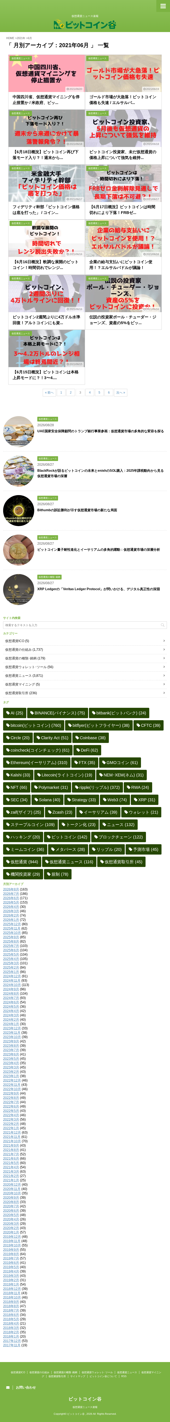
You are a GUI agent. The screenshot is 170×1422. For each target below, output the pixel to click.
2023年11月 (12, 1032)
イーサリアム (100, 812)
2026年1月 (11, 920)
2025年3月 (11, 963)
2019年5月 (11, 1267)
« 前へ (49, 392)
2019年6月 (11, 1262)
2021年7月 (11, 1154)
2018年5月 (11, 1319)
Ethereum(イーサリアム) (39, 762)
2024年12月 (12, 976)
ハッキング (25, 837)
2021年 (21, 38)
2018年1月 (11, 1336)
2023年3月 (11, 1067)
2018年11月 (12, 1293)
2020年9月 (11, 1197)
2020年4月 (11, 1219)
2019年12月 (12, 1236)
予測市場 (145, 849)
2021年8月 (11, 1150)
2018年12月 (12, 1289)
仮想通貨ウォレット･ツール (26, 667)
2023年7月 (11, 1050)
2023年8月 (11, 1045)
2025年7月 (11, 946)
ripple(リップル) (99, 787)
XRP (146, 800)
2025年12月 (12, 924)
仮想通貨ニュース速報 (85, 1407)
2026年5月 (11, 902)
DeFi (89, 750)
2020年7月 (11, 1206)
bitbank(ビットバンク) (121, 713)
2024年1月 (11, 1024)
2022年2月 (11, 1124)
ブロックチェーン (121, 837)
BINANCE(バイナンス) (60, 713)
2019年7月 (11, 1258)
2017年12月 (12, 1341)
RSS (123, 1376)
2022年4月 (11, 1115)
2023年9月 (11, 1041)
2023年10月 (12, 1037)
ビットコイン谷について (103, 1376)
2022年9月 (11, 1093)
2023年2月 (11, 1071)
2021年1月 (11, 1180)
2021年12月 (12, 1132)
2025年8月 (11, 941)
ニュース (121, 824)
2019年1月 (11, 1284)
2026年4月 (11, 907)
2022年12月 (12, 1080)
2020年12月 (12, 1184)
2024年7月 (11, 998)
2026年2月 (11, 915)
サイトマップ (77, 1376)
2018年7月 (11, 1310)
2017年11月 (12, 1345)
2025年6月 (11, 950)
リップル (109, 849)
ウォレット (143, 812)
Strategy (84, 800)
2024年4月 (11, 1011)
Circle (20, 737)
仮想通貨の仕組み (18, 649)
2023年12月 (12, 1028)
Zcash (62, 812)
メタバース (70, 849)
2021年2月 (11, 1176)
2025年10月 (12, 933)
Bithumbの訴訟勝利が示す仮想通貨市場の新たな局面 (77, 510)
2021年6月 (11, 1158)
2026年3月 (11, 911)
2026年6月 (11, 898)
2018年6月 (11, 1315)
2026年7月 (11, 893)
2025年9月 (11, 937)
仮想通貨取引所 (16, 693)
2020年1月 (11, 1232)
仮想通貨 (24, 862)
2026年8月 (11, 889)
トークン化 (81, 824)
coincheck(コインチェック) (40, 750)
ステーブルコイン (33, 824)
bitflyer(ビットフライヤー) (101, 725)
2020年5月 (11, 1215)
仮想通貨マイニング (20, 684)
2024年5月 (11, 1006)
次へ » (120, 392)
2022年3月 (11, 1119)
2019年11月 (12, 1241)
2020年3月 (11, 1223)
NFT (19, 787)
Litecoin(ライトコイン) (67, 775)
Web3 (117, 800)
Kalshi (20, 775)
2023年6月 (11, 1054)
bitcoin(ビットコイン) (36, 725)
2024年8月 (11, 993)
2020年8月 (11, 1202)
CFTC (150, 725)
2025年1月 (11, 972)
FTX (87, 762)
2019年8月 (11, 1254)
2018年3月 (11, 1328)
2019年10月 (12, 1245)
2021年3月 (11, 1171)
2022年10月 (12, 1089)
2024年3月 (11, 1015)
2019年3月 (11, 1276)
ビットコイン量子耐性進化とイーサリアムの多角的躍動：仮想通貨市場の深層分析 (98, 549)
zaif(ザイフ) (26, 812)
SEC (19, 800)
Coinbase (93, 737)
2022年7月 (11, 1102)
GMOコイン (122, 762)
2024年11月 (12, 980)
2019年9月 (11, 1249)
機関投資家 (25, 874)
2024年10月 (12, 985)
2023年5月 (11, 1058)
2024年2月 (11, 1019)
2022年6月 (11, 1106)
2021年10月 (12, 1141)
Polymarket (53, 787)
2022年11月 (12, 1084)
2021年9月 (11, 1145)
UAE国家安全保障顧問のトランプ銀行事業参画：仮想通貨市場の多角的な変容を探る (100, 431)
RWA (140, 787)
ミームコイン (27, 849)
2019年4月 (11, 1271)
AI (17, 713)
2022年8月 (11, 1098)
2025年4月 (11, 959)
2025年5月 (11, 954)
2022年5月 (11, 1111)
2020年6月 (11, 1210)
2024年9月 (11, 989)
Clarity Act (54, 737)
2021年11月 (12, 1137)
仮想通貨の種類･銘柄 (21, 658)
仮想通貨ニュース (18, 675)
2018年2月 (11, 1332)
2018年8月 (11, 1306)
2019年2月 (11, 1280)
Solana (49, 800)
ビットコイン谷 (85, 1399)
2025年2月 (11, 967)
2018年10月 (12, 1297)
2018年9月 (11, 1302)
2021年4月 (11, 1167)
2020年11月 (12, 1189)
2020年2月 (11, 1228)
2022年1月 (11, 1128)
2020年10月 (12, 1193)
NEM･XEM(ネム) (124, 775)
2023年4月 (11, 1063)
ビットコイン (69, 837)
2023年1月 (11, 1076)
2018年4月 (11, 1323)
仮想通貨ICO (14, 641)
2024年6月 (11, 1002)
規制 (59, 874)
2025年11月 (12, 928)
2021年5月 (11, 1163)
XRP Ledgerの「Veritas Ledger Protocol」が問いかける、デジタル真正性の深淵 (98, 589)
